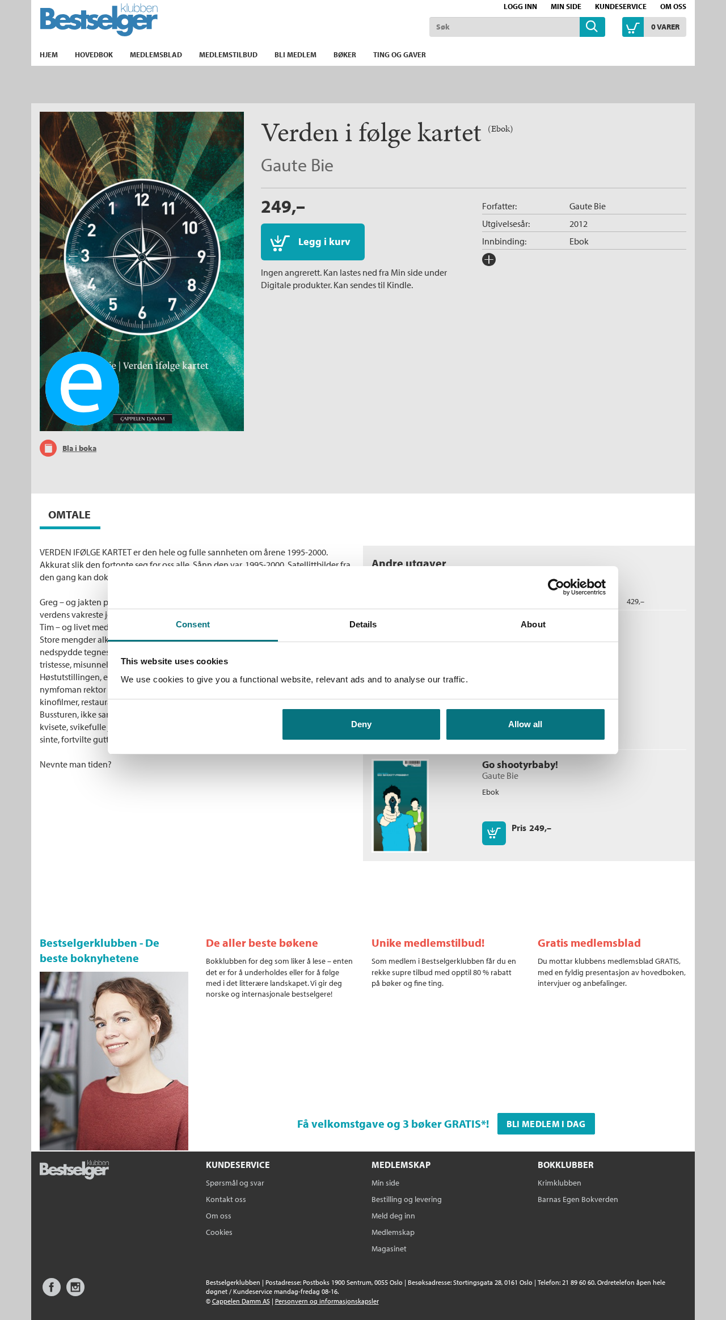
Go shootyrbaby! (520, 764)
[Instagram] (75, 1292)
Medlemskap (393, 1232)
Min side (566, 6)
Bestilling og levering (407, 1199)
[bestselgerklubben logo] (74, 1170)
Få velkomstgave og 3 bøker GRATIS (389, 1123)
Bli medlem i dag (546, 1123)
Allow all (525, 724)
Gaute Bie (297, 164)
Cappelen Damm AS (241, 1301)
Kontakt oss (226, 1199)
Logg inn (520, 6)
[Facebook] (52, 1292)
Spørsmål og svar (235, 1183)
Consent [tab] (193, 624)
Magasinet (389, 1248)
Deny (361, 724)
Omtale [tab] (69, 514)
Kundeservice (621, 6)
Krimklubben (559, 1183)
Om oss (673, 6)
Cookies (219, 1232)
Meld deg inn (393, 1216)
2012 (578, 223)
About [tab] (533, 624)
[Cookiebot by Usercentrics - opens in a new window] (556, 587)
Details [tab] (363, 624)
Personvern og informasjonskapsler (327, 1301)
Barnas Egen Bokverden (578, 1199)
